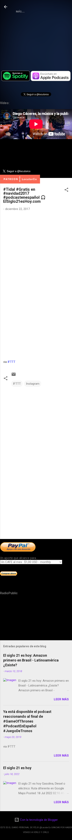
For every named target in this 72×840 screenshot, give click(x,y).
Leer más (61, 699)
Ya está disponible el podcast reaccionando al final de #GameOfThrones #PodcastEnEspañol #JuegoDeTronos (27, 721)
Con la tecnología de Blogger (38, 820)
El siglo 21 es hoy (17, 768)
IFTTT (11, 362)
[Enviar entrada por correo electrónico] (13, 375)
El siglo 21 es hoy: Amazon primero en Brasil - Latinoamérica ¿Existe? (31, 660)
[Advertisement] (36, 508)
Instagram (32, 383)
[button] (66, 190)
